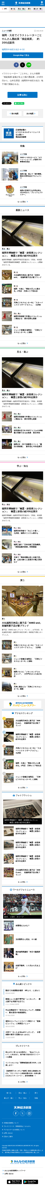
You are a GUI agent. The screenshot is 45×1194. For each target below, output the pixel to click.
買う (29, 9)
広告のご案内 (8, 1136)
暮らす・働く (38, 9)
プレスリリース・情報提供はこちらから (17, 1126)
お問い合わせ (8, 1133)
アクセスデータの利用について (14, 1130)
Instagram (29, 1113)
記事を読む (23, 95)
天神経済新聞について (11, 1123)
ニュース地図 (7, 31)
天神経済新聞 (22, 3)
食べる (13, 9)
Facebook (15, 1113)
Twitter (22, 1113)
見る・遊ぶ (21, 9)
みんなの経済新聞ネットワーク (22, 1162)
